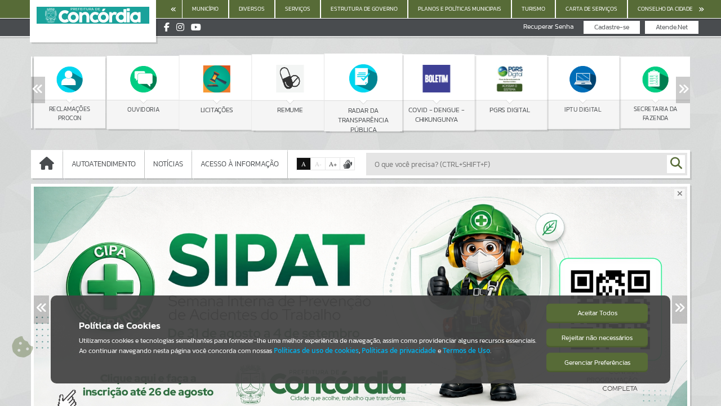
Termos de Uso (466, 350)
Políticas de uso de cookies (316, 350)
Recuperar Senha (548, 27)
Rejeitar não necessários (597, 338)
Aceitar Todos (597, 313)
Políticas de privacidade (399, 350)
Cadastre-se (611, 27)
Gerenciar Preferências (597, 363)
